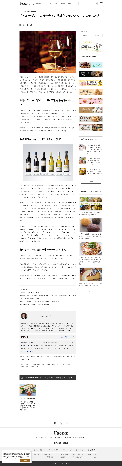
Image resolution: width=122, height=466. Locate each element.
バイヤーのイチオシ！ (32, 457)
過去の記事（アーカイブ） (43, 450)
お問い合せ (93, 450)
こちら (31, 351)
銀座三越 (63, 457)
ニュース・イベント (62, 454)
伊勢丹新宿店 (49, 457)
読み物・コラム (92, 454)
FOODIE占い (92, 457)
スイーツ (36, 454)
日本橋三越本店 (77, 457)
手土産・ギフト (48, 454)
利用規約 (56, 450)
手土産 (85, 35)
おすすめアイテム (78, 454)
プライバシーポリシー (68, 450)
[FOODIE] (31, 25)
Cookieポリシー (82, 450)
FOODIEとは (29, 450)
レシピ (97, 35)
